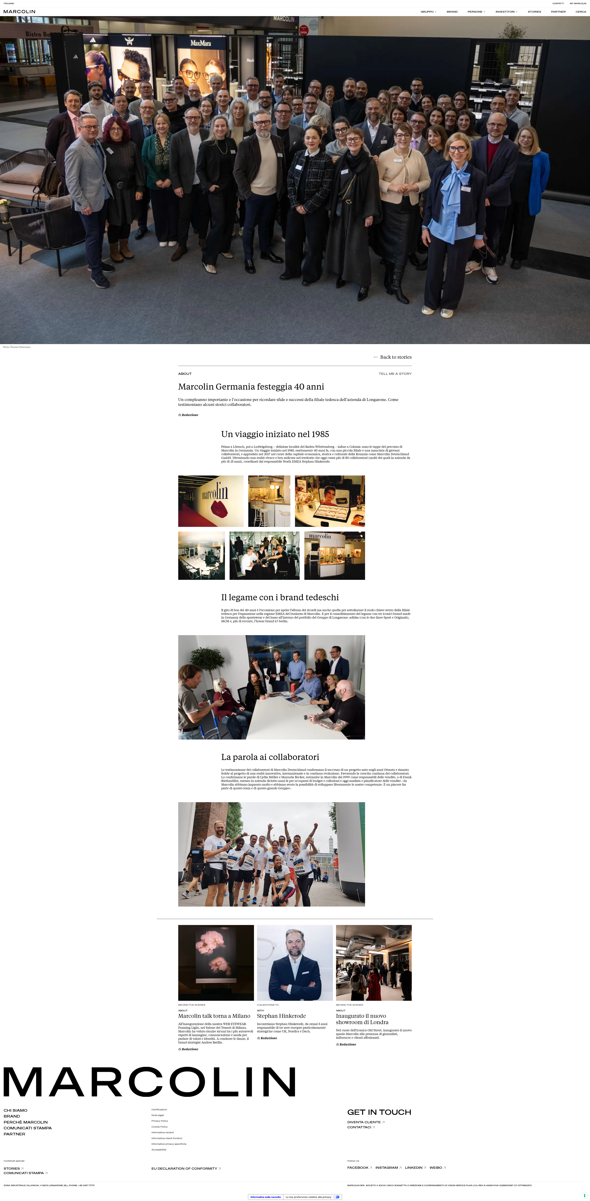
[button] (581, 11)
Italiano (9, 3)
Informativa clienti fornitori (166, 1138)
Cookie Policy (159, 1127)
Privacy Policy (159, 1121)
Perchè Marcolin (26, 1122)
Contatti (558, 3)
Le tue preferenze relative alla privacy (308, 1197)
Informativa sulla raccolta (266, 1197)
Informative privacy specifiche (168, 1144)
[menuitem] (429, 11)
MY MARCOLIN (578, 3)
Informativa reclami (162, 1133)
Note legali (157, 1115)
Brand (12, 1116)
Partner (14, 1134)
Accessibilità (158, 1150)
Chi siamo (15, 1110)
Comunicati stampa (28, 1128)
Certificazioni (159, 1110)
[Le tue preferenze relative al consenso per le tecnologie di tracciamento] (585, 1196)
